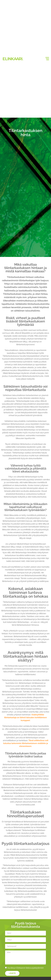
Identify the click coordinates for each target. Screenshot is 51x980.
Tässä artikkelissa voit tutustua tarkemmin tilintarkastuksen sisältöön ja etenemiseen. (25, 743)
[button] (47, 58)
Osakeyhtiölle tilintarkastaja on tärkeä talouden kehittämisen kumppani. (25, 718)
